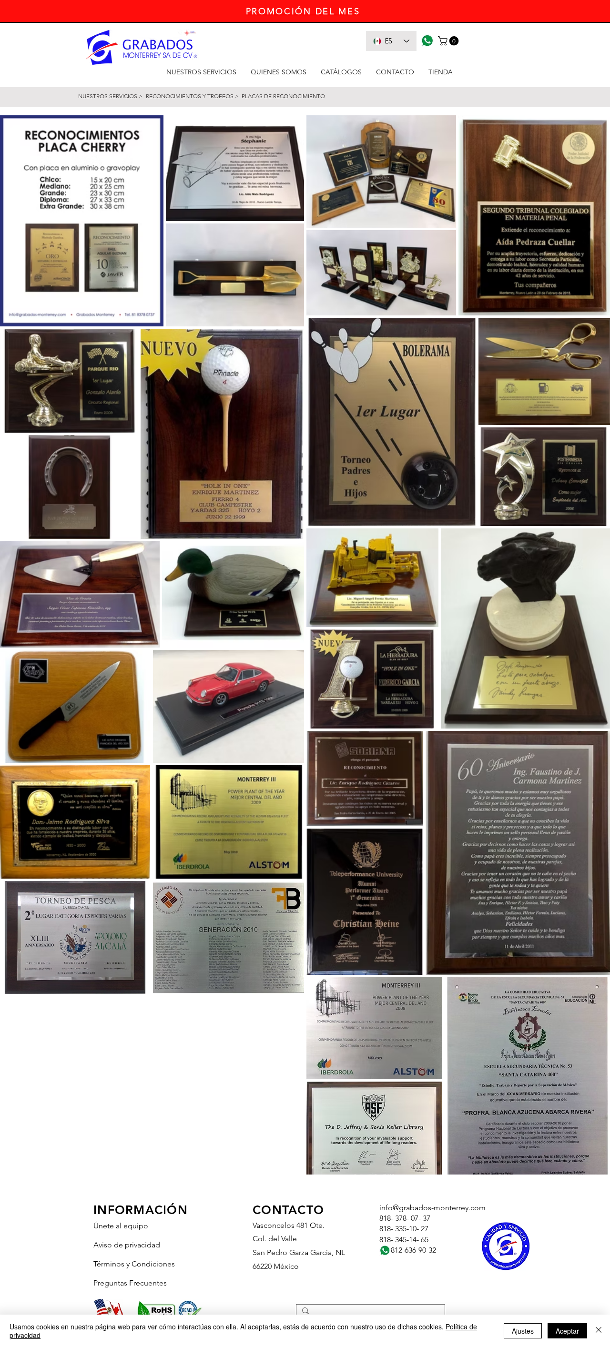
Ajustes (523, 1331)
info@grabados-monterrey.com (432, 1207)
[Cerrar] (598, 1330)
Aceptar (567, 1331)
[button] (449, 41)
